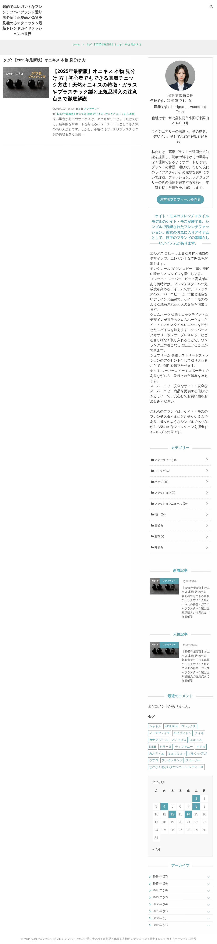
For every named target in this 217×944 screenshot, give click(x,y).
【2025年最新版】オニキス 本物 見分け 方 (79, 114)
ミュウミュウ (176, 753)
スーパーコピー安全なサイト (172, 386)
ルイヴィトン (182, 733)
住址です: (159, 118)
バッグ (161, 481)
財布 (159, 536)
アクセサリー (165, 459)
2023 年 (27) (160, 897)
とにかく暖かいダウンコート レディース (176, 767)
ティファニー (184, 746)
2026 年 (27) (160, 876)
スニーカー (193, 760)
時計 (160, 514)
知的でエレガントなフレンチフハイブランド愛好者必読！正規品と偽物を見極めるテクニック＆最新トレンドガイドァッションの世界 (22, 20)
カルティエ (156, 753)
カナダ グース (158, 740)
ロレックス (188, 726)
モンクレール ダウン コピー (171, 268)
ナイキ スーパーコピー (167, 370)
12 (172, 814)
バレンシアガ (198, 753)
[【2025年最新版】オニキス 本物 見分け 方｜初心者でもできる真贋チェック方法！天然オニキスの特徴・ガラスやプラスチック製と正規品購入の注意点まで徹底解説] (26, 97)
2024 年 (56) (160, 890)
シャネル (155, 726)
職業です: (161, 107)
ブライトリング (172, 760)
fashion (171, 726)
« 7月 (156, 849)
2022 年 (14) (160, 904)
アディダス (178, 740)
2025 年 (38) (160, 883)
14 (188, 814)
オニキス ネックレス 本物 (120, 114)
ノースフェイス (159, 733)
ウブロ (153, 760)
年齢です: (157, 100)
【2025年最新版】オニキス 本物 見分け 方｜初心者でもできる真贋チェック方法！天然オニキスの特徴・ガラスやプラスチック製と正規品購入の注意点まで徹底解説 (95, 84)
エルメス (196, 740)
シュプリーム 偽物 (164, 355)
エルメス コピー (162, 253)
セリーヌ (165, 746)
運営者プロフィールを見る (180, 199)
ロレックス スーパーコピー (171, 279)
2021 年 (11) (160, 911)
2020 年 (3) (159, 918)
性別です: (179, 100)
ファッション (164, 492)
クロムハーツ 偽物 (164, 314)
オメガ (200, 746)
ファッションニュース (171, 503)
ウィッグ (162, 470)
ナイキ (199, 733)
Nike (152, 746)
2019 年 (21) (160, 925)
